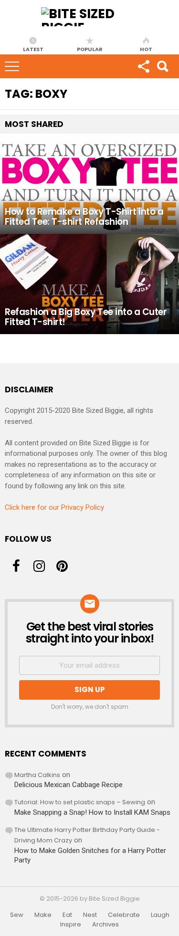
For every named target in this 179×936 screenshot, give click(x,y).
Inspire (70, 924)
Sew (16, 915)
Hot (146, 48)
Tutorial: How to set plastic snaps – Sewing (79, 802)
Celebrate (124, 915)
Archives (105, 924)
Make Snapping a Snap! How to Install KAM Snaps (92, 812)
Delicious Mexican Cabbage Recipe (68, 784)
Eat (67, 915)
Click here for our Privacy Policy (54, 507)
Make (43, 915)
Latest (33, 48)
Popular (90, 48)
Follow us (143, 66)
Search (162, 66)
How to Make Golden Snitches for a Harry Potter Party (90, 855)
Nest (90, 915)
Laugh (160, 915)
